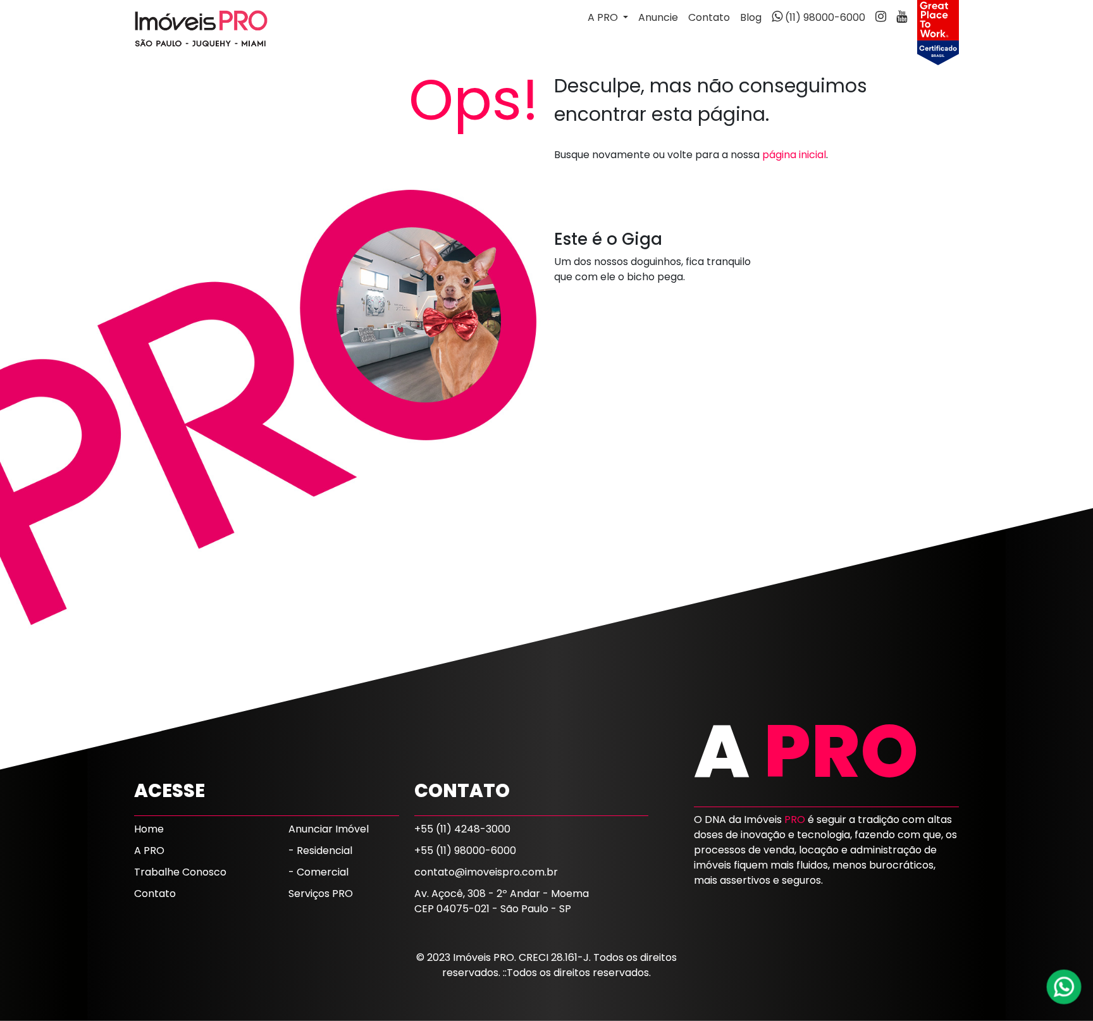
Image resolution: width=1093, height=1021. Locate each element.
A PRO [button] (604, 17)
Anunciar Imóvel (328, 829)
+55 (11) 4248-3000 (462, 829)
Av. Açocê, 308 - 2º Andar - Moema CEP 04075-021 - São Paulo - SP (501, 901)
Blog (751, 17)
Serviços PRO (320, 893)
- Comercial (318, 872)
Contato (709, 17)
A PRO (149, 850)
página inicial (794, 154)
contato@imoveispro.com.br (486, 872)
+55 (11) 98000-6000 (465, 850)
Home (149, 829)
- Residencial (320, 850)
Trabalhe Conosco (180, 872)
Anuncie (658, 17)
